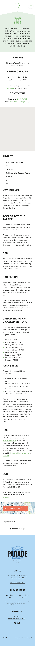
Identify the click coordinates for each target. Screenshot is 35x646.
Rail (7, 180)
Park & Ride (10, 176)
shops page (10, 88)
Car (7, 166)
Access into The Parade (14, 162)
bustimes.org (7, 497)
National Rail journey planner (19, 453)
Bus (7, 184)
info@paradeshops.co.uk (20, 102)
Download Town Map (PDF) (15, 508)
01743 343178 (22, 99)
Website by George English (23, 638)
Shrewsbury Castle (9, 440)
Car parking (10, 169)
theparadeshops (18, 529)
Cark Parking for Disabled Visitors (18, 173)
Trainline (6, 455)
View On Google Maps (16, 582)
